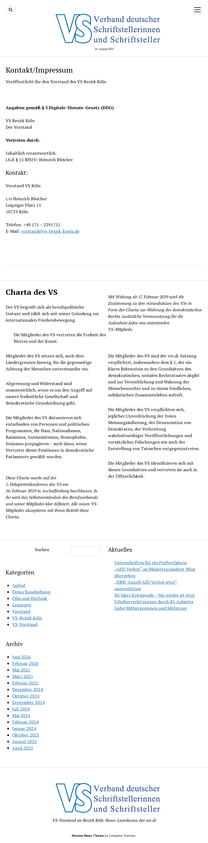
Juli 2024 (21, 709)
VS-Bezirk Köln (27, 618)
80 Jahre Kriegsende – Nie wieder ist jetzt (155, 595)
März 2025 (22, 676)
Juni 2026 (21, 657)
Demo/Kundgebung (31, 592)
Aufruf (18, 585)
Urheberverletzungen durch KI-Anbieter (154, 602)
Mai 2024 (21, 715)
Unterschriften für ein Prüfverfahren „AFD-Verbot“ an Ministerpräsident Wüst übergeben (155, 569)
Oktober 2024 (25, 696)
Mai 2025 (21, 670)
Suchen (42, 550)
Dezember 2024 (27, 689)
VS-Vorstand (24, 624)
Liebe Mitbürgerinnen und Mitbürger (151, 608)
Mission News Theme (88, 836)
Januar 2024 (24, 728)
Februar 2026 (25, 663)
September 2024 (28, 702)
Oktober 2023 (25, 735)
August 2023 (24, 741)
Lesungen (21, 605)
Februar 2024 (25, 722)
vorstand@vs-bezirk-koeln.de (50, 231)
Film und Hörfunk (29, 598)
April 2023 (22, 748)
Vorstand (21, 611)
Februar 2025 (25, 683)
